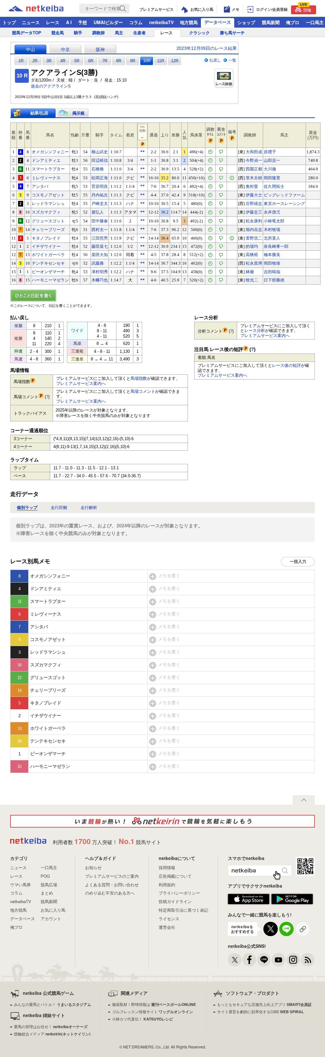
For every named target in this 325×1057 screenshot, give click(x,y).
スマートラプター (48, 169)
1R (20, 60)
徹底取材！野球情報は (154, 1004)
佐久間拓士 (274, 186)
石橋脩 (97, 169)
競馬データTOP (26, 32)
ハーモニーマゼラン (50, 280)
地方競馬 (189, 22)
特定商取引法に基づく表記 (183, 910)
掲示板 (78, 113)
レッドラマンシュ (48, 203)
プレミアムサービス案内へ (81, 383)
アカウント (51, 918)
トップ (9, 22)
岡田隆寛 (272, 177)
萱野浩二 (254, 238)
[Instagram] (293, 960)
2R (34, 60)
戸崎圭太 (99, 203)
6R (90, 60)
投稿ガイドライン (175, 901)
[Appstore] (249, 899)
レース (52, 22)
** (142, 151)
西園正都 (254, 169)
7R (104, 60)
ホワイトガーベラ (48, 254)
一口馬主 (49, 867)
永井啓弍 (272, 212)
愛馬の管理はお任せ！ (51, 1026)
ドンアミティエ (46, 160)
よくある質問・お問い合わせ (112, 885)
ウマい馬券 (20, 885)
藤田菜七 (99, 246)
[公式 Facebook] (249, 960)
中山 (30, 49)
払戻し (215, 60)
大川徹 (270, 169)
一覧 (232, 60)
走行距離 (59, 507)
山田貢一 (272, 160)
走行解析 (89, 507)
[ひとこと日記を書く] (162, 295)
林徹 (250, 271)
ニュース (31, 22)
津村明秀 (99, 271)
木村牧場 (272, 229)
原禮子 (270, 151)
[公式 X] (235, 960)
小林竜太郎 (274, 221)
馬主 (119, 32)
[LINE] (264, 960)
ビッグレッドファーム (284, 195)
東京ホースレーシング (284, 203)
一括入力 (298, 561)
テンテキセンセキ (48, 263)
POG (45, 876)
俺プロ (292, 22)
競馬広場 (49, 885)
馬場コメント (142, 391)
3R (48, 60)
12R (174, 60)
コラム (136, 22)
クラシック (199, 32)
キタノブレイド (46, 238)
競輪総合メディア (52, 1033)
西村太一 (99, 229)
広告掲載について (175, 876)
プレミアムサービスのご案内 (112, 876)
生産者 (139, 32)
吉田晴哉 (272, 271)
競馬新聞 (271, 22)
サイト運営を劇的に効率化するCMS (260, 1011)
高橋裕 (252, 254)
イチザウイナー (46, 246)
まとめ (47, 893)
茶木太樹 (254, 177)
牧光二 (252, 280)
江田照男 (99, 238)
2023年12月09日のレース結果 (206, 48)
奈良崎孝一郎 (276, 246)
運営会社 (167, 927)
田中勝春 (99, 221)
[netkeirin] (162, 821)
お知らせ (93, 867)
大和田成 (254, 151)
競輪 (305, 9)
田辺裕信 (99, 160)
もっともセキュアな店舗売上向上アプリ (264, 1004)
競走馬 (57, 32)
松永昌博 (254, 263)
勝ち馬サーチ (232, 32)
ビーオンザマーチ (48, 271)
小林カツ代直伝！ (142, 1018)
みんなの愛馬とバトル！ (52, 1004)
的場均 (252, 246)
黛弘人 (97, 212)
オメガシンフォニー (50, 151)
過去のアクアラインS (51, 86)
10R (146, 60)
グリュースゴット (48, 221)
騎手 (78, 32)
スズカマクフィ (46, 212)
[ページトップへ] (304, 800)
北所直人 (272, 238)
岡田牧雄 (272, 263)
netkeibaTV (161, 22)
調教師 (98, 32)
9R (132, 60)
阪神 (100, 49)
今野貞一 (254, 160)
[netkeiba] (44, 8)
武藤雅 (97, 263)
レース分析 (254, 330)
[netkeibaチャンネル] (278, 960)
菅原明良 (99, 186)
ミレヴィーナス (46, 177)
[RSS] (308, 960)
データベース (217, 22)
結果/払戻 (39, 113)
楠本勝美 (272, 254)
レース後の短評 (286, 365)
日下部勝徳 (274, 280)
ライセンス (169, 918)
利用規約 (167, 885)
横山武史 (99, 151)
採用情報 (167, 867)
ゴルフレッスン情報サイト (152, 1011)
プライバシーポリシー (179, 893)
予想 (82, 22)
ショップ (246, 22)
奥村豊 (252, 186)
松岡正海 (99, 177)
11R (160, 60)
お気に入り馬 (53, 910)
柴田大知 (99, 254)
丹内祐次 (99, 195)
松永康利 (254, 221)
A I (69, 22)
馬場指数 (138, 378)
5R (76, 60)
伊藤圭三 (254, 212)
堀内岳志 (254, 229)
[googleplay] (292, 899)
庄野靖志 (254, 203)
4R (62, 60)
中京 (65, 49)
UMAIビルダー (108, 22)
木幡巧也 (99, 280)
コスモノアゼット (48, 195)
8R (118, 60)
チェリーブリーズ (48, 229)
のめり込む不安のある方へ (110, 893)
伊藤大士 (254, 195)
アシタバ (40, 186)
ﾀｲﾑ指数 (142, 128)
